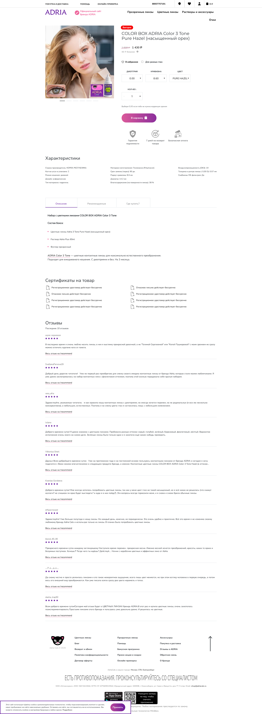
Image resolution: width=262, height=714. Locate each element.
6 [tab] (95, 102)
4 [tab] (82, 102)
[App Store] (113, 694)
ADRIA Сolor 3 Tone (59, 255)
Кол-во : (132, 89)
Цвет (180, 71)
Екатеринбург (148, 670)
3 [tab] (75, 102)
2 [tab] (69, 102)
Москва (134, 670)
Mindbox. (154, 710)
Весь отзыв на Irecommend (58, 353)
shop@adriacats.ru (198, 686)
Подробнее (67, 710)
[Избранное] (189, 4)
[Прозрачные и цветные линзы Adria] (56, 14)
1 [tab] (62, 102)
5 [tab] (89, 102)
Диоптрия (132, 71)
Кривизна (156, 71)
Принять (118, 707)
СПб (140, 670)
